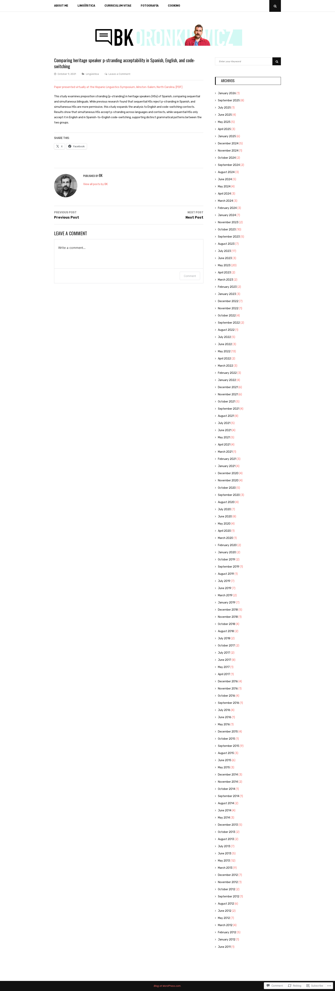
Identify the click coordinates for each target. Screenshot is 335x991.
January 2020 (227, 552)
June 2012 (224, 911)
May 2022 (224, 351)
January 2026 (227, 93)
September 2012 (228, 896)
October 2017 (226, 645)
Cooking (174, 5)
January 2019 (226, 602)
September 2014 (228, 796)
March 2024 (225, 201)
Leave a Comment (119, 73)
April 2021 (224, 444)
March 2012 (225, 925)
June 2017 (224, 660)
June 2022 (225, 344)
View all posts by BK (95, 184)
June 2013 (224, 853)
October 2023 (227, 229)
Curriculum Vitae (117, 5)
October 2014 (226, 789)
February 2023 (227, 287)
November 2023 (228, 222)
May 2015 (224, 767)
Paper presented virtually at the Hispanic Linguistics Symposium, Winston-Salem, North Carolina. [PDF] (118, 87)
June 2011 (224, 947)
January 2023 (227, 294)
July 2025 (224, 107)
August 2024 (226, 172)
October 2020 (227, 487)
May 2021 (224, 437)
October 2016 (226, 695)
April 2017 (224, 674)
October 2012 (226, 889)
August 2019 (226, 574)
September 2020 (229, 495)
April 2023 (224, 272)
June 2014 (224, 810)
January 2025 (227, 136)
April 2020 (224, 531)
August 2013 (226, 839)
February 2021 (227, 459)
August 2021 (226, 416)
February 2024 (227, 208)
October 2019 (226, 559)
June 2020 (225, 516)
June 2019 (224, 588)
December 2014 (228, 774)
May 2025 (224, 122)
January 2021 (226, 466)
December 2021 (228, 387)
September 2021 (228, 408)
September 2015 (228, 746)
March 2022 (225, 365)
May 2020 (224, 523)
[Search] (276, 61)
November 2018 (228, 617)
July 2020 (224, 509)
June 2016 (224, 717)
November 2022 (228, 308)
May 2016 (224, 724)
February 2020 (227, 545)
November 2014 (228, 781)
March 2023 (225, 279)
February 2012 (227, 932)
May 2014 (224, 817)
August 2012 (226, 903)
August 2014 (226, 803)
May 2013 (224, 860)
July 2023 (224, 251)
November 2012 (228, 882)
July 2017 (224, 652)
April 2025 (224, 129)
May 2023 (224, 265)
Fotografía (150, 5)
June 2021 (224, 430)
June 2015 (224, 760)
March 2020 (225, 538)
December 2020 (228, 473)
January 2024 (227, 215)
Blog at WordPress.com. (167, 985)
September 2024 (229, 165)
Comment (190, 275)
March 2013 (225, 867)
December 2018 (228, 609)
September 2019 (228, 566)
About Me (61, 5)
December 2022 (228, 301)
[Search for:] (248, 61)
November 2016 (228, 688)
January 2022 (227, 380)
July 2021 (224, 423)
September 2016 (228, 703)
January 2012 (226, 939)
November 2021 (228, 394)
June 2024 (225, 179)
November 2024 (228, 150)
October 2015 (226, 738)
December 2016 (228, 681)
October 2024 (227, 157)
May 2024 (224, 186)
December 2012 (228, 875)
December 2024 (228, 143)
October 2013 (226, 832)
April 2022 (224, 358)
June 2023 (225, 258)
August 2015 (226, 753)
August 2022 (226, 330)
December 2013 (228, 824)
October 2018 (226, 624)
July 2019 (224, 581)
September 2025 (229, 100)
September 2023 (229, 236)
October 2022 (227, 315)
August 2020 (226, 502)
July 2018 (224, 638)
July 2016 (224, 710)
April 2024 (224, 193)
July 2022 (224, 337)
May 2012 (224, 918)
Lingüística (86, 5)
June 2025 (225, 114)
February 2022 (227, 373)
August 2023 (226, 244)
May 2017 (224, 667)
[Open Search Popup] (275, 6)
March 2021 (225, 451)
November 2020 (228, 480)
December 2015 (228, 731)
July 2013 (224, 846)
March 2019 (225, 595)
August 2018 (226, 631)
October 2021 (226, 401)
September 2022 (229, 322)
